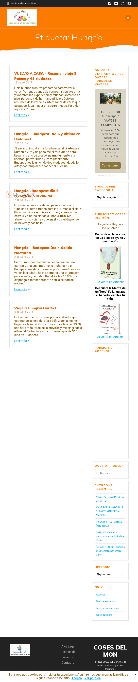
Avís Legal (68, 646)
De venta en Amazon (110, 282)
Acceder (100, 594)
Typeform (110, 175)
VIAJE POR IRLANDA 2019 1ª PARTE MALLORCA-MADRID (109, 511)
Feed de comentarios (107, 608)
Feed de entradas (105, 601)
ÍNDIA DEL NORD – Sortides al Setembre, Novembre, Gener (110, 551)
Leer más (20, 115)
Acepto (77, 678)
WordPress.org (104, 614)
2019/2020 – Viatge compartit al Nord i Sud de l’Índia (110, 536)
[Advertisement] (110, 406)
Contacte (67, 662)
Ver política (92, 678)
